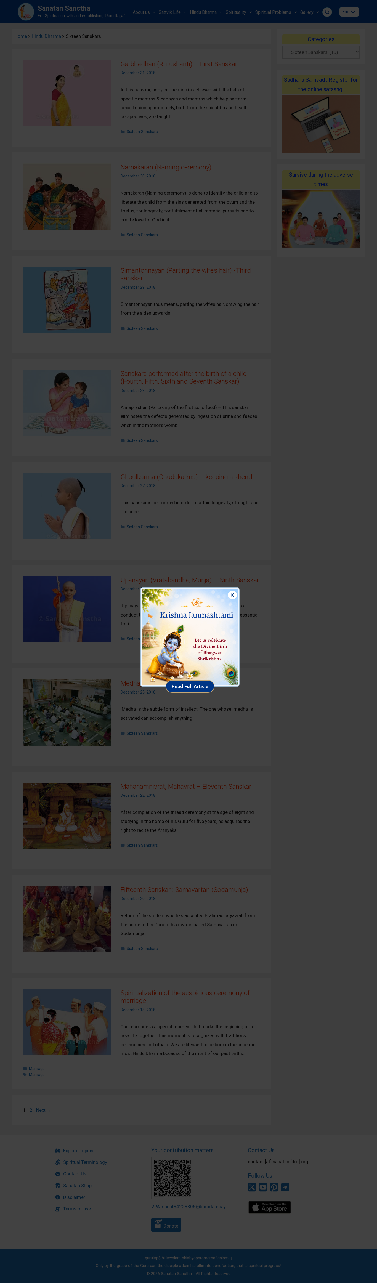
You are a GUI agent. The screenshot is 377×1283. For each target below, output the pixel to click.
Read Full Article (190, 686)
